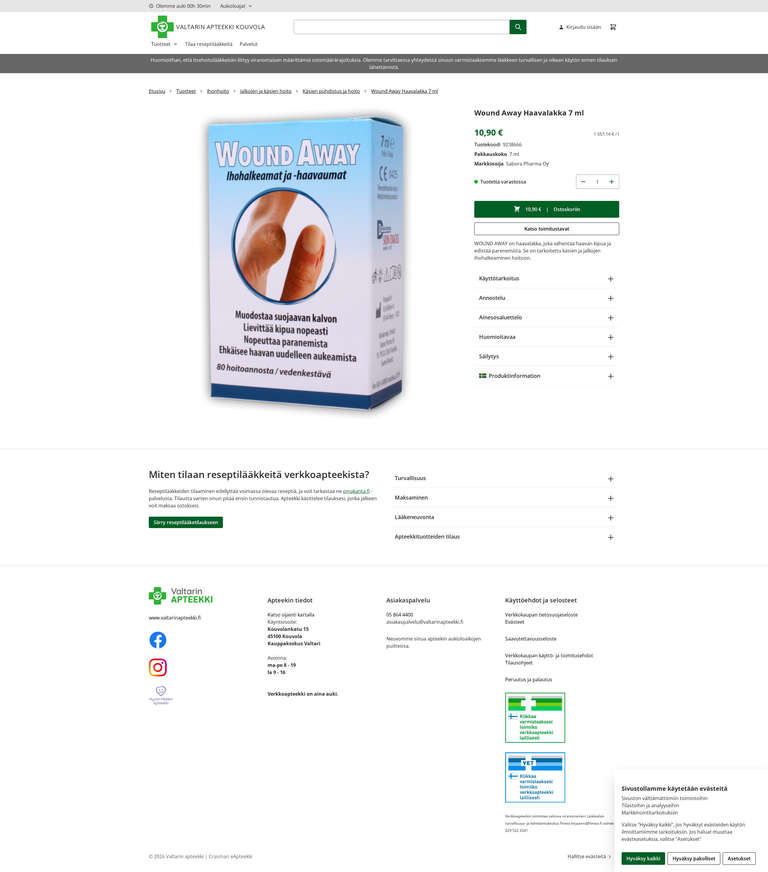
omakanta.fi (356, 491)
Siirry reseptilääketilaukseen (186, 522)
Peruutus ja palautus (528, 679)
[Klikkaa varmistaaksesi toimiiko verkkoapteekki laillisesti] (562, 718)
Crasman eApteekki (230, 856)
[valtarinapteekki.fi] (206, 596)
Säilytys (489, 356)
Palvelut (249, 44)
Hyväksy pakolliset (694, 858)
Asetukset (739, 858)
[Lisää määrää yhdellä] (612, 182)
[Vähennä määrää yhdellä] (583, 182)
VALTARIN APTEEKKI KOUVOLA (220, 27)
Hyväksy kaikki (643, 858)
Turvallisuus (410, 478)
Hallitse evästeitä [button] (587, 856)
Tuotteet (161, 44)
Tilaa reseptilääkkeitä (208, 44)
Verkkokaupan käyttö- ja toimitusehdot (549, 655)
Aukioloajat (232, 6)
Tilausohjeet (519, 662)
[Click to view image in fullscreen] (305, 263)
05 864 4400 (399, 614)
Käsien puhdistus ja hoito (331, 91)
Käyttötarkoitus (499, 278)
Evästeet (514, 622)
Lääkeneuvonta (414, 517)
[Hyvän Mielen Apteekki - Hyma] (206, 696)
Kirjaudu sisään (583, 27)
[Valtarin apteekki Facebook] (206, 640)
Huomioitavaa (497, 336)
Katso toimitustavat (546, 228)
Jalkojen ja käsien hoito (266, 91)
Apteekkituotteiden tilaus (427, 536)
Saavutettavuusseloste (530, 638)
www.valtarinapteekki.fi (175, 617)
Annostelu (492, 297)
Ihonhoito (218, 91)
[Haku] (518, 27)
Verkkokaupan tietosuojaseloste (541, 614)
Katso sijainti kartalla (291, 614)
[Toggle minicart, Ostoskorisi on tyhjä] (613, 27)
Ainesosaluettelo (500, 317)
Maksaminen (411, 497)
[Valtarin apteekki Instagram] (206, 667)
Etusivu (157, 91)
